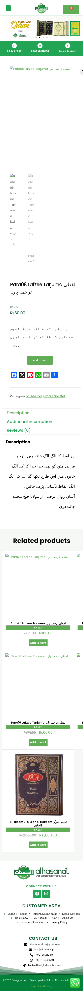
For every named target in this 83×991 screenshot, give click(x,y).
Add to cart (40, 360)
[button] (8, 8)
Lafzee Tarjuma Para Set (45, 396)
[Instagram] (46, 894)
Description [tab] (18, 413)
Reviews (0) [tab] (19, 430)
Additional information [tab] (29, 421)
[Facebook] (37, 894)
